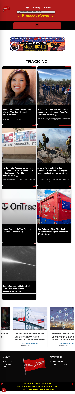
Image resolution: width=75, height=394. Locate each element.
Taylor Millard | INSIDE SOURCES (56, 343)
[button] (37, 25)
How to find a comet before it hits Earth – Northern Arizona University (16, 288)
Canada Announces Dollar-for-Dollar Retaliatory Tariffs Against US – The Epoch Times (18, 336)
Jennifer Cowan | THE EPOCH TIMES (19, 343)
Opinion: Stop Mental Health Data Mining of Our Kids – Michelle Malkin (16, 112)
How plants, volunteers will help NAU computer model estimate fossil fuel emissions (53, 112)
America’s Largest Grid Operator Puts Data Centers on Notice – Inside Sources (55, 336)
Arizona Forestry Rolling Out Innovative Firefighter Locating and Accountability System (53, 170)
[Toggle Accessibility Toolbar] (3, 390)
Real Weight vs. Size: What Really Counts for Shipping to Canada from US (53, 231)
